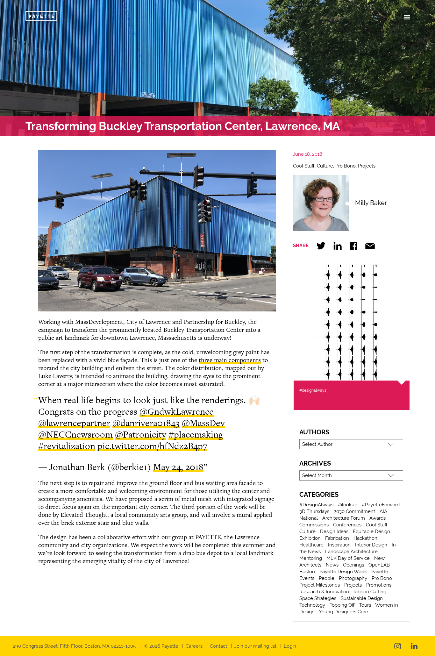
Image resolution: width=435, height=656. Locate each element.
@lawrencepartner (74, 423)
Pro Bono (345, 166)
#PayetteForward (381, 505)
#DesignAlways (316, 505)
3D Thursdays (314, 511)
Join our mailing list (255, 646)
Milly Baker (371, 203)
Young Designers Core (343, 612)
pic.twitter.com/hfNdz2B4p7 (152, 445)
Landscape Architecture (351, 551)
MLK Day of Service (348, 558)
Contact (218, 646)
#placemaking (195, 434)
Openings (353, 565)
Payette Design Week (343, 571)
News (332, 565)
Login (290, 646)
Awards (377, 518)
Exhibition (310, 538)
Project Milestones (319, 585)
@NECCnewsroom (75, 434)
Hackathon (365, 538)
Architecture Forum (343, 518)
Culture (325, 166)
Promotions (378, 585)
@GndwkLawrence (176, 411)
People (326, 578)
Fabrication (337, 538)
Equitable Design (371, 531)
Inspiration (339, 545)
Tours (365, 605)
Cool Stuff (304, 166)
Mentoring (310, 558)
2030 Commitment (354, 511)
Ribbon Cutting (369, 592)
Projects (366, 166)
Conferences (347, 525)
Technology (312, 605)
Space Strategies (317, 598)
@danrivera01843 (146, 423)
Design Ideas (334, 531)
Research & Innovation (324, 592)
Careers (194, 646)
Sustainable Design (362, 598)
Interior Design (371, 545)
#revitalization (66, 445)
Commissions (314, 525)
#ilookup (347, 505)
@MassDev (203, 423)
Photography (353, 578)
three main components (230, 360)
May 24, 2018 (178, 466)
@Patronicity (140, 434)
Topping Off (342, 605)
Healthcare (311, 545)
